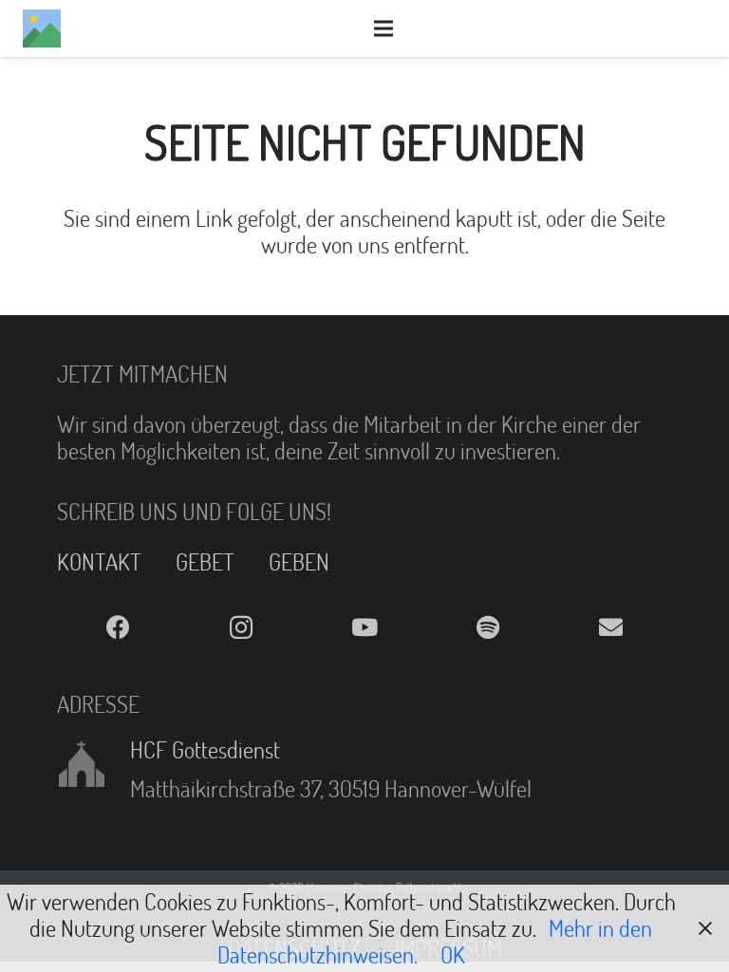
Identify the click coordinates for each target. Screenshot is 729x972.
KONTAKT (99, 561)
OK (452, 954)
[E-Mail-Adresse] (610, 628)
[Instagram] (242, 628)
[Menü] (383, 28)
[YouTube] (364, 628)
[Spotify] (488, 628)
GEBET (205, 561)
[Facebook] (118, 628)
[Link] (42, 28)
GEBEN (299, 561)
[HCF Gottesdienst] (93, 764)
